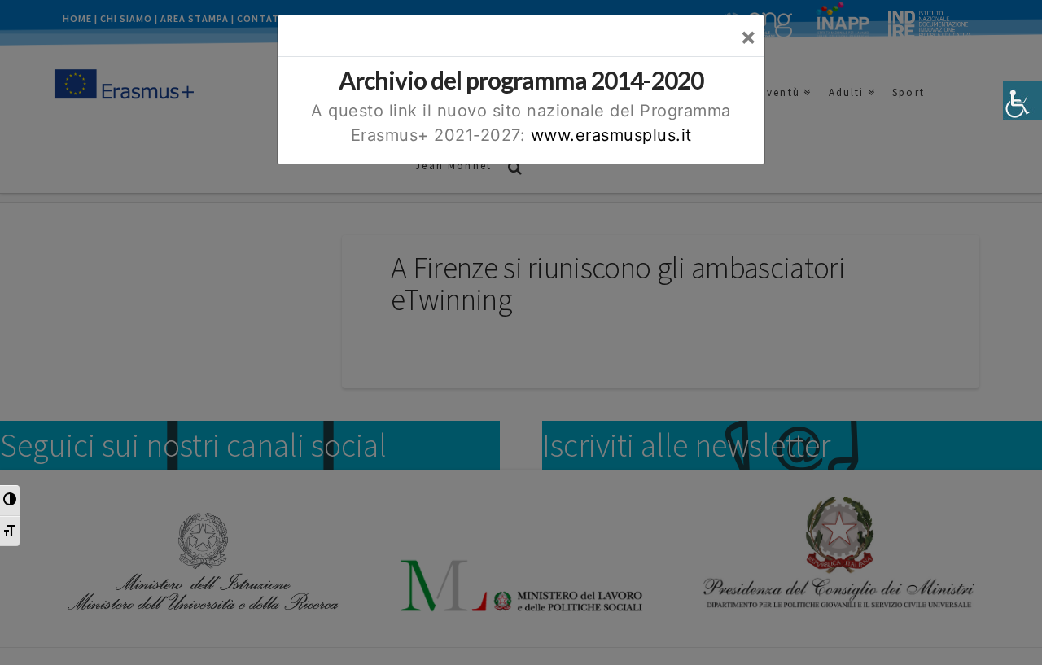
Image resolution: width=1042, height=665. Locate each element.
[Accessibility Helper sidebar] (1022, 100)
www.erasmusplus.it (611, 135)
